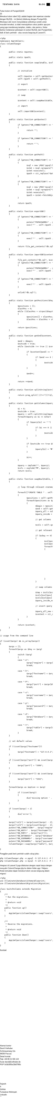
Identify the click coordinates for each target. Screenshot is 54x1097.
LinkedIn (3, 1095)
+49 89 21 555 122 (11, 1059)
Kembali (3, 950)
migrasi (3, 874)
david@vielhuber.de (12, 1062)
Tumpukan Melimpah (8, 1092)
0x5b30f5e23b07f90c (12, 1064)
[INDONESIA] (48, 4)
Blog (42, 4)
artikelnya (32, 22)
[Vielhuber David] (26, 4)
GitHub (3, 1089)
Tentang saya (11, 4)
